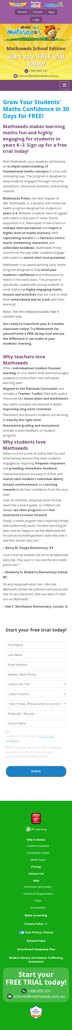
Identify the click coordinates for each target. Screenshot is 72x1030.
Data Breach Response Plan (36, 949)
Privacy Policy (34, 924)
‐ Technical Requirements (37, 894)
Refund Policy (36, 941)
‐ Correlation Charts (37, 853)
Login (36, 19)
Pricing (36, 866)
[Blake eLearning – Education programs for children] (36, 818)
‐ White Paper (37, 860)
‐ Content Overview (37, 846)
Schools (38, 12)
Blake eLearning (36, 915)
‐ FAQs (37, 900)
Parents (22, 12)
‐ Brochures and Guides (37, 887)
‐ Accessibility (37, 907)
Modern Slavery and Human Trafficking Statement (36, 959)
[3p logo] (36, 829)
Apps (51, 12)
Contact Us (36, 873)
